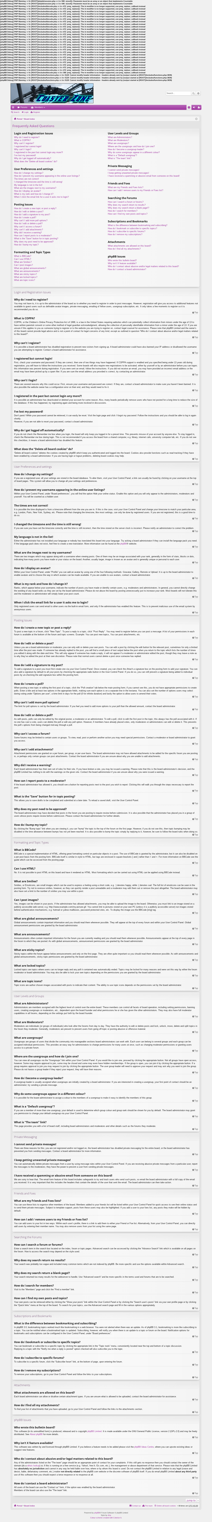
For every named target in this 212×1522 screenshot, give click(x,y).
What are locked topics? (25, 277)
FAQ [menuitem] (190, 108)
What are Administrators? (120, 137)
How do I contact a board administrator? (127, 269)
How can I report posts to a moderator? (33, 235)
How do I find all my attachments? (124, 249)
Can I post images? (23, 265)
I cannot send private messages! (123, 170)
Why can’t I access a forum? (28, 226)
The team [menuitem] (149, 1506)
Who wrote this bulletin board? (122, 260)
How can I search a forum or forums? (125, 202)
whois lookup (33, 1465)
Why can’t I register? (24, 143)
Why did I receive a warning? (28, 232)
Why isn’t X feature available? (122, 263)
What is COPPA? (22, 140)
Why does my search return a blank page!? (128, 208)
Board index (29, 119)
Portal (19, 119)
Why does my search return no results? (127, 205)
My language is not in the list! (28, 185)
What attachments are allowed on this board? (129, 246)
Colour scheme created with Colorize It (105, 1518)
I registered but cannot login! (27, 146)
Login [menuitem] (194, 108)
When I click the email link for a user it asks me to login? (41, 197)
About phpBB (36, 1434)
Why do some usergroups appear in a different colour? (134, 152)
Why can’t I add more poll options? (30, 220)
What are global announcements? (30, 268)
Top (196, 312)
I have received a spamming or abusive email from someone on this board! (144, 176)
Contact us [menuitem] (136, 1506)
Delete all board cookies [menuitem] (166, 1506)
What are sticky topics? (25, 274)
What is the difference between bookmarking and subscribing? (137, 225)
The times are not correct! (26, 179)
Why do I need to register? (26, 137)
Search (193, 93)
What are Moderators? (118, 140)
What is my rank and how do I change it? (33, 194)
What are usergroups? (118, 143)
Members (39, 107)
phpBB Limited (94, 1431)
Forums (24, 107)
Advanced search (198, 93)
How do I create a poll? (25, 217)
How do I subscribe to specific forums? (126, 231)
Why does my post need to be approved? (33, 241)
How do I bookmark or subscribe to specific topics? (132, 228)
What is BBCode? (22, 256)
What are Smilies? (23, 262)
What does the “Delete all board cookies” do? (35, 161)
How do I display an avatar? (27, 191)
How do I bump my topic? (26, 244)
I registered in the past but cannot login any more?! (38, 152)
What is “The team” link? (119, 158)
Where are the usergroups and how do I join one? (131, 146)
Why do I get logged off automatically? (32, 158)
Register (36, 112)
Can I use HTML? (22, 259)
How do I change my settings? (28, 173)
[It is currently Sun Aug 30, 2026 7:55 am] (196, 119)
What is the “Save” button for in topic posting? (36, 238)
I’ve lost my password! (25, 155)
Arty (109, 1515)
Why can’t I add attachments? (28, 229)
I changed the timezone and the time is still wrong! (38, 182)
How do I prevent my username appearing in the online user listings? (47, 176)
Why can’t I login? (22, 149)
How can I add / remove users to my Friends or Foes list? (135, 190)
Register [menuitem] (199, 108)
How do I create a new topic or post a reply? (35, 208)
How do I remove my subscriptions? (125, 234)
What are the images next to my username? (35, 188)
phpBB (123, 543)
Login (26, 112)
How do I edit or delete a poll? (28, 223)
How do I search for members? (122, 211)
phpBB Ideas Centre (144, 1447)
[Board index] (52, 93)
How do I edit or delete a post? (28, 211)
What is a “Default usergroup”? (122, 155)
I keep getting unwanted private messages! (128, 173)
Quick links (14, 108)
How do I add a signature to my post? (32, 214)
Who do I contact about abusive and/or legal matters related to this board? (143, 266)
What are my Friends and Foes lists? (125, 187)
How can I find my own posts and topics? (127, 214)
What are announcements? (27, 271)
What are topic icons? (24, 280)
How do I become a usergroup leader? (126, 149)
